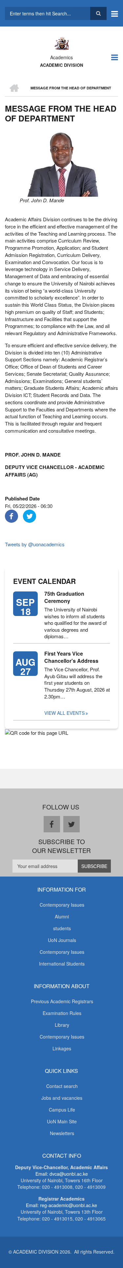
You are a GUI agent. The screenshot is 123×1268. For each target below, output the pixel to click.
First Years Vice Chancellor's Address (71, 657)
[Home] (61, 42)
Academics (61, 57)
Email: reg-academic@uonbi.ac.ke (61, 1205)
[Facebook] (11, 515)
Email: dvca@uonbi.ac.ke (61, 1173)
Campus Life (62, 1109)
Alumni (62, 916)
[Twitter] (29, 515)
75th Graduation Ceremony (64, 597)
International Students (62, 963)
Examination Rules (62, 1013)
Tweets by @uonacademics (35, 544)
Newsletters (62, 1133)
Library (62, 1025)
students (62, 928)
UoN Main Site (62, 1121)
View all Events (64, 713)
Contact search (62, 1086)
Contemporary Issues (62, 904)
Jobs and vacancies (61, 1098)
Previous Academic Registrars (62, 1001)
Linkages (61, 1048)
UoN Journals (62, 940)
